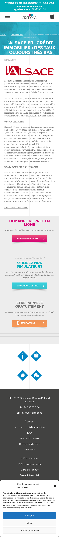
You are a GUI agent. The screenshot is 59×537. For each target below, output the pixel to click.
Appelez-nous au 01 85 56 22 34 (29, 9)
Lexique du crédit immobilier (29, 427)
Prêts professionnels (29, 464)
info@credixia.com (32, 413)
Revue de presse (29, 438)
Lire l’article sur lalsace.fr (16, 207)
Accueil (3, 35)
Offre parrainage (29, 469)
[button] (55, 485)
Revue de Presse (17, 35)
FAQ (29, 433)
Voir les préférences (29, 530)
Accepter (29, 515)
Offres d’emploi (29, 458)
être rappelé (28, 323)
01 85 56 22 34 (31, 407)
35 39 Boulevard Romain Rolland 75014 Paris (32, 400)
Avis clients (29, 449)
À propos (29, 421)
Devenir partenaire (29, 444)
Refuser (29, 523)
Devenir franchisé (29, 475)
